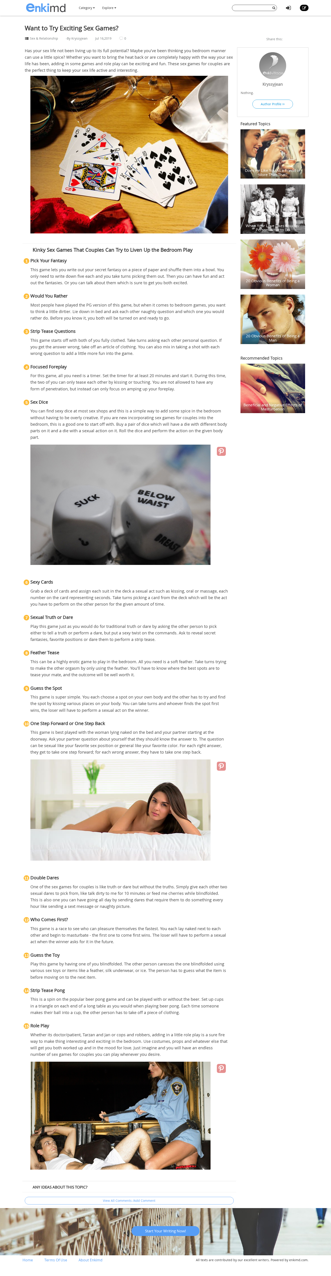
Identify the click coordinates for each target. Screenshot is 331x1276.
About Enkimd (90, 1260)
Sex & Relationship (44, 38)
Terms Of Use (55, 1260)
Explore (108, 8)
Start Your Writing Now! (165, 1230)
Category (86, 8)
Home (28, 1260)
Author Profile (271, 104)
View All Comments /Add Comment (129, 1200)
